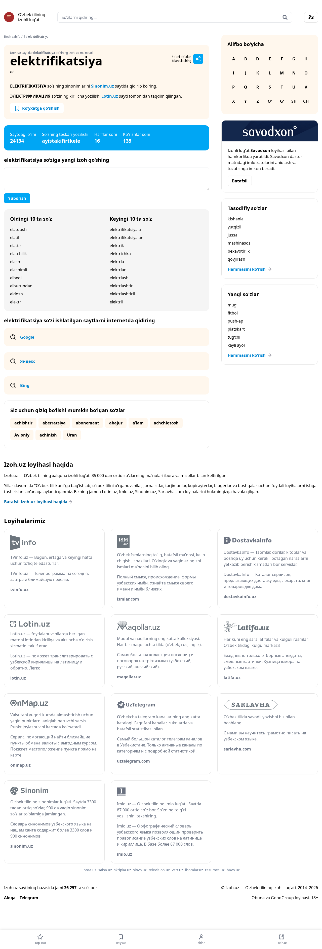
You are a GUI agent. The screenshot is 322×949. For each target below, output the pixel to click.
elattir (15, 245)
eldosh (16, 294)
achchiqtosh (166, 423)
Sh (294, 101)
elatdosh (18, 229)
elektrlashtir (121, 286)
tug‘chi (234, 337)
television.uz (159, 869)
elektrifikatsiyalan (126, 237)
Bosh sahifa (12, 37)
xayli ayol (236, 345)
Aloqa (10, 897)
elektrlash (119, 278)
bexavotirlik (239, 251)
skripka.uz (122, 869)
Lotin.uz (109, 96)
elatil (14, 237)
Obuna (258, 897)
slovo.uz (140, 869)
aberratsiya (54, 423)
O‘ (270, 101)
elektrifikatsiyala (125, 229)
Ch (306, 101)
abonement (87, 423)
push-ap (235, 321)
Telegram (29, 897)
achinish (48, 435)
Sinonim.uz (102, 86)
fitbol (233, 313)
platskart (236, 329)
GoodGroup (282, 897)
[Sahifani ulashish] (198, 59)
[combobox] (174, 17)
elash (15, 261)
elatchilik (18, 253)
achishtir (23, 423)
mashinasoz (239, 243)
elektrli (116, 302)
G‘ (282, 101)
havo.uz (233, 869)
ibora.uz (89, 869)
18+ (314, 897)
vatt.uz (177, 869)
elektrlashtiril (122, 294)
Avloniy (21, 435)
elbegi (16, 278)
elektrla (117, 261)
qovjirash (236, 259)
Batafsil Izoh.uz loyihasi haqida (35, 501)
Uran (72, 435)
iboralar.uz (194, 869)
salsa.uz (105, 869)
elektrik (117, 245)
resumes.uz (215, 869)
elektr (15, 302)
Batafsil (240, 181)
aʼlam (138, 423)
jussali (233, 235)
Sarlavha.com (171, 491)
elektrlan (118, 269)
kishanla (236, 219)
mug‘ (232, 305)
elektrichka (120, 253)
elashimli (18, 269)
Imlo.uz (126, 491)
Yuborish (17, 198)
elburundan (21, 286)
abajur (116, 423)
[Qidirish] (285, 17)
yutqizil (234, 227)
